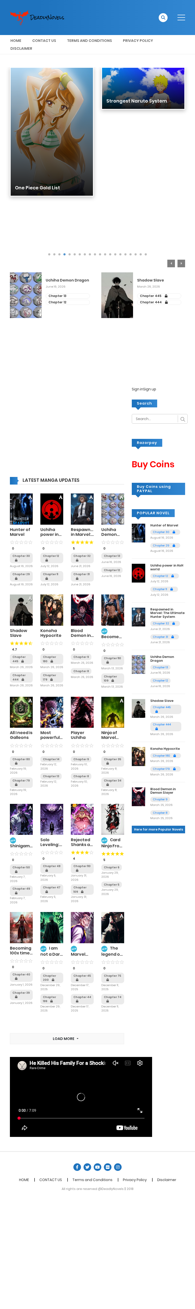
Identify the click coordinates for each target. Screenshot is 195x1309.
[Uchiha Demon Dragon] (112, 508)
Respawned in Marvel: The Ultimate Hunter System (167, 613)
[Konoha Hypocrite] (51, 609)
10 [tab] (95, 254)
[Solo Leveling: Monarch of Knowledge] (51, 819)
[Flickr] (107, 1167)
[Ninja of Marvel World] (112, 712)
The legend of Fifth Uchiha (111, 956)
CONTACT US (44, 40)
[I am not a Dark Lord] (51, 927)
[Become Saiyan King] (112, 609)
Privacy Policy (138, 40)
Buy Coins (153, 464)
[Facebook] (77, 1167)
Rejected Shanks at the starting (81, 847)
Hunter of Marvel (20, 532)
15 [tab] (120, 254)
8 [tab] (84, 254)
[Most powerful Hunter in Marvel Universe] (51, 712)
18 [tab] (135, 254)
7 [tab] (79, 254)
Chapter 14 (51, 759)
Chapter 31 (161, 637)
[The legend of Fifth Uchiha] (112, 927)
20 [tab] (145, 254)
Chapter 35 (112, 759)
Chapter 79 (21, 780)
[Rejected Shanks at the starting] (82, 819)
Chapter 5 (111, 885)
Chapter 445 (151, 296)
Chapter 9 (81, 657)
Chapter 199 (49, 999)
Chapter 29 (161, 545)
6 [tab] (74, 254)
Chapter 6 (111, 867)
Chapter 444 (151, 302)
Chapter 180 (49, 659)
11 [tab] (100, 254)
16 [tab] (125, 254)
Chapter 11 (160, 589)
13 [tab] (110, 254)
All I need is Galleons (21, 735)
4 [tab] (64, 254)
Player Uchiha (78, 735)
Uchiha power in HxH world (50, 534)
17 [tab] (130, 254)
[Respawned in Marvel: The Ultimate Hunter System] (82, 508)
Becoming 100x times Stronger (21, 953)
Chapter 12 (57, 302)
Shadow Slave (150, 280)
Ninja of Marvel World (109, 737)
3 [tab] (59, 254)
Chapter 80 (21, 759)
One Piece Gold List (37, 188)
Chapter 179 (49, 677)
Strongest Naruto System (136, 101)
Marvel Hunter (78, 956)
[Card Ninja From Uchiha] (112, 819)
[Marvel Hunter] (82, 927)
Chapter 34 (112, 780)
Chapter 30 (161, 532)
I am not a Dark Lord (51, 953)
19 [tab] (140, 254)
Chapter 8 (81, 671)
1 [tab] (49, 254)
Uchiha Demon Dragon (67, 280)
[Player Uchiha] (82, 712)
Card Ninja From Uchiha (112, 845)
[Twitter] (87, 1167)
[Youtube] (97, 1167)
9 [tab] (89, 254)
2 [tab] (54, 254)
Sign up (149, 389)
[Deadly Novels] (39, 17)
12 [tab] (105, 254)
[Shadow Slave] (21, 609)
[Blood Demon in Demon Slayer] (82, 609)
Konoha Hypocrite (50, 633)
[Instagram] (118, 1167)
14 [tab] (115, 254)
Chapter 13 (57, 296)
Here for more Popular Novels (158, 829)
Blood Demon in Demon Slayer (81, 638)
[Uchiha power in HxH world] (51, 508)
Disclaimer (21, 48)
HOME (15, 40)
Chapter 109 (110, 678)
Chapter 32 (161, 623)
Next (181, 263)
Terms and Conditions (89, 40)
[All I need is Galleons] (21, 712)
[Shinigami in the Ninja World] (21, 819)
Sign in (137, 389)
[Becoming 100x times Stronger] (21, 927)
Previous (171, 263)
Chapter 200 (49, 978)
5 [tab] (69, 254)
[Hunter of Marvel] (21, 508)
